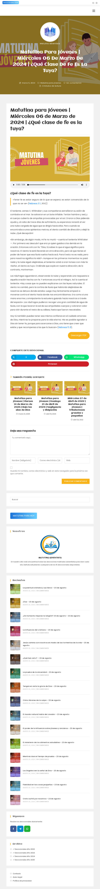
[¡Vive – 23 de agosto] (15, 603)
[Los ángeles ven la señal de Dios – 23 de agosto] (15, 772)
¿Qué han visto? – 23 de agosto (37, 658)
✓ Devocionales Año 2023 (24, 853)
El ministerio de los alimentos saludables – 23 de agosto (48, 742)
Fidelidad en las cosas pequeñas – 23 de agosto (45, 784)
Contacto (17, 873)
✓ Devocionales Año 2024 (24, 856)
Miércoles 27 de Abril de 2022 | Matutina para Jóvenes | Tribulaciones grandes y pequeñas (77, 407)
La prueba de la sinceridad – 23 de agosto (42, 672)
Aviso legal (17, 877)
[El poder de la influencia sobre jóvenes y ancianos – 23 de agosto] (15, 730)
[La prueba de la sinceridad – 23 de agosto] (15, 673)
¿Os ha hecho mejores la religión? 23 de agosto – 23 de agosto (51, 616)
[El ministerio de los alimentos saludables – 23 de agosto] (15, 744)
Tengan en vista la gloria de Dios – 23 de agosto (44, 686)
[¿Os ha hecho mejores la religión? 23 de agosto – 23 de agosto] (15, 617)
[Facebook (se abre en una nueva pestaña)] (93, 3)
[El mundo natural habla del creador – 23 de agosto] (15, 716)
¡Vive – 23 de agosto (32, 602)
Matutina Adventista (50, 43)
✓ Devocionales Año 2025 (24, 860)
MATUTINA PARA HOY (23, 515)
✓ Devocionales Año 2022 (24, 849)
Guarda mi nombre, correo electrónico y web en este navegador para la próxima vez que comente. (49, 472)
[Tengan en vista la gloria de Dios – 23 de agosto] (15, 687)
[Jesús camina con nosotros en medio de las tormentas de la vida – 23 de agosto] (15, 645)
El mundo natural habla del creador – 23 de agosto (46, 714)
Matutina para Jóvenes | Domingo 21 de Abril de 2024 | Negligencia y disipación (50, 404)
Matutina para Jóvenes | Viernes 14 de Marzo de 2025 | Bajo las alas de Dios (23, 404)
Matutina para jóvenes (50, 83)
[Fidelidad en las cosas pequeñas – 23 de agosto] (15, 786)
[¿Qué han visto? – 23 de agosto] (15, 659)
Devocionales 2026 (10, 2)
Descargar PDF (78, 335)
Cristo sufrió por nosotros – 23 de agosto (42, 798)
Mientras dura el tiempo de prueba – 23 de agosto (45, 756)
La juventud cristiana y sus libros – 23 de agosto (44, 588)
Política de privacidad (22, 881)
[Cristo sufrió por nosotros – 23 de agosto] (15, 800)
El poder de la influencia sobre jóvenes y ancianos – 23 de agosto (52, 728)
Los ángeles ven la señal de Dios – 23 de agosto (44, 770)
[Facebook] (13, 829)
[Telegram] (20, 829)
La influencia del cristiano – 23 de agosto (41, 630)
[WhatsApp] (27, 829)
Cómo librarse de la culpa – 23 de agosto (42, 700)
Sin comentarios (73, 83)
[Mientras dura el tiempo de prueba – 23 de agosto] (15, 758)
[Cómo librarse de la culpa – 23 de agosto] (15, 702)
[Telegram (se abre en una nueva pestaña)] (96, 3)
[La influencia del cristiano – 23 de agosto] (15, 631)
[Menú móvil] (93, 11)
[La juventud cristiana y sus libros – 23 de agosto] (15, 589)
